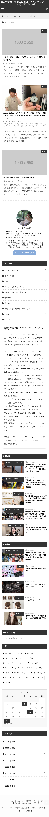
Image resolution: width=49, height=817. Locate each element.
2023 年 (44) (10, 761)
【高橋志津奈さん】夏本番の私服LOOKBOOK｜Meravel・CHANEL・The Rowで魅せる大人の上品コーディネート (35, 468)
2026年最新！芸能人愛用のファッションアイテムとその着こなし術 (24, 3)
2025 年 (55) (10, 748)
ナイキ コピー (31, 399)
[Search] (47, 9)
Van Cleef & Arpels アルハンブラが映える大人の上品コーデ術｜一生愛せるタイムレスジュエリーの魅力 (36, 499)
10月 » (11, 723)
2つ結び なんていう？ (32, 600)
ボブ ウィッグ (31, 423)
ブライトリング (9, 677)
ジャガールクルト (24, 677)
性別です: (19, 231)
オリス (7, 668)
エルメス (21, 663)
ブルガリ (16, 673)
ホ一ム (11, 801)
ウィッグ (9, 276)
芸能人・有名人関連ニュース (17, 309)
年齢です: (9, 231)
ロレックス (8, 653)
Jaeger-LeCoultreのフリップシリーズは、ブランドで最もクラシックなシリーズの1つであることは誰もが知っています (25, 115)
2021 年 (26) (10, 773)
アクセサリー (11, 270)
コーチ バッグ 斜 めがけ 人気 (33, 668)
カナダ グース (39, 677)
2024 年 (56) (10, 754)
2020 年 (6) (9, 780)
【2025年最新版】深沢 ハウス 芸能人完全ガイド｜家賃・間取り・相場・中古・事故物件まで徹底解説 (35, 556)
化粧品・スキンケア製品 (15, 292)
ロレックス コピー (23, 392)
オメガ (26, 673)
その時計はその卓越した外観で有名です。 (19, 177)
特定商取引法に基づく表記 (23, 803)
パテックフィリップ (39, 673)
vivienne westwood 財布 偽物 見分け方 (35, 570)
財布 (7, 314)
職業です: (9, 234)
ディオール (21, 658)
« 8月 (6, 723)
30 (7, 720)
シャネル (19, 653)
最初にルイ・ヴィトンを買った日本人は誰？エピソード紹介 (35, 585)
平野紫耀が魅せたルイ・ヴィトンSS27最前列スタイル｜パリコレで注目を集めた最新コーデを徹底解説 (36, 484)
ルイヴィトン (31, 653)
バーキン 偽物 (13, 416)
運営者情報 (37, 803)
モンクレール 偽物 (23, 369)
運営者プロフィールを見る (24, 253)
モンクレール (9, 658)
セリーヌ (16, 668)
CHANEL (7, 682)
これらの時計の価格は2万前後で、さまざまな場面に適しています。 (25, 58)
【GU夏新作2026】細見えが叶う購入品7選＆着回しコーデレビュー (36, 530)
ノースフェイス (9, 663)
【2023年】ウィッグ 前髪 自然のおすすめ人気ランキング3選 (35, 617)
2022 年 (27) (10, 767)
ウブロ (7, 673)
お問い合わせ (19, 801)
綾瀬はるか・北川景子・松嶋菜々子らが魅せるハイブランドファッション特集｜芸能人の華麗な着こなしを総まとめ (35, 515)
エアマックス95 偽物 (31, 375)
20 (30, 712)
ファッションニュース (14, 287)
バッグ (8, 281)
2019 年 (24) (10, 786)
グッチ (31, 658)
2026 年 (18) (10, 742)
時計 (7, 298)
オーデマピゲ (33, 663)
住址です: (9, 237)
